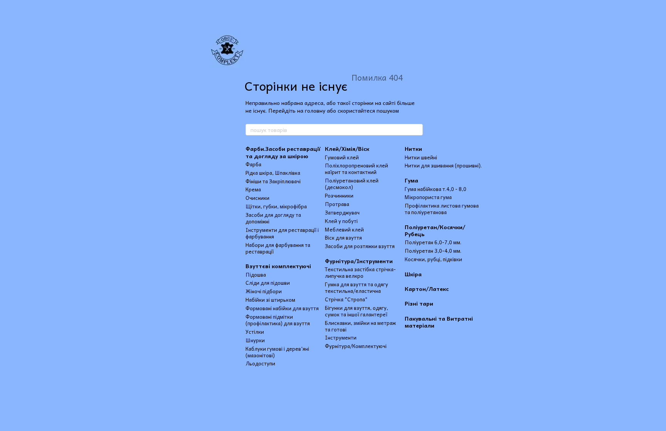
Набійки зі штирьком (270, 300)
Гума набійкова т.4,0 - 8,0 (435, 189)
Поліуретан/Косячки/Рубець (435, 230)
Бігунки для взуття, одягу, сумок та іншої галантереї (356, 311)
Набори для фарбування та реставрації (278, 248)
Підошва (256, 274)
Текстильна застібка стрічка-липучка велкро (360, 272)
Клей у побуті (341, 221)
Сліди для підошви (268, 283)
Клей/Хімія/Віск (347, 148)
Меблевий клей (344, 229)
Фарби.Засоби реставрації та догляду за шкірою (283, 152)
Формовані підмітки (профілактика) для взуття (278, 320)
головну (315, 110)
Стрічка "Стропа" (346, 299)
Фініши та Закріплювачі (273, 181)
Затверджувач (342, 212)
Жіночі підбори (264, 291)
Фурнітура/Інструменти (359, 261)
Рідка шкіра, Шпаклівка (273, 173)
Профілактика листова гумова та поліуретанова (442, 208)
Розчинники (339, 195)
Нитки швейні (421, 157)
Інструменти (341, 337)
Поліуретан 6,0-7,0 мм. (433, 242)
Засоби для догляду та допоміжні (273, 218)
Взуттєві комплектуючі (278, 266)
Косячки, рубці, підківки (433, 259)
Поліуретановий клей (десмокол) (351, 183)
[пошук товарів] (416, 129)
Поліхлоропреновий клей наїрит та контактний (356, 168)
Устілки (255, 332)
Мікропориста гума (428, 197)
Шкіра (413, 274)
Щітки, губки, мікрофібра (276, 206)
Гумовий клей (342, 157)
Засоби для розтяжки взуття (360, 246)
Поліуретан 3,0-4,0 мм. (433, 251)
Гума (411, 180)
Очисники (257, 198)
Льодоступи (260, 363)
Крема (253, 189)
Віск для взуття (343, 237)
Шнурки (255, 340)
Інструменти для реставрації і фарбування (282, 233)
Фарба (253, 164)
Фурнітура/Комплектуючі (356, 346)
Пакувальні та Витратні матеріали (439, 322)
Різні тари (419, 303)
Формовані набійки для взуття (282, 308)
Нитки (413, 148)
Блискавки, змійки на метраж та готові (360, 326)
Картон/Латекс (427, 288)
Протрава (337, 204)
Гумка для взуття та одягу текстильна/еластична (356, 287)
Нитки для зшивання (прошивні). (443, 165)
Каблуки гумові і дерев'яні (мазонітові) (277, 352)
